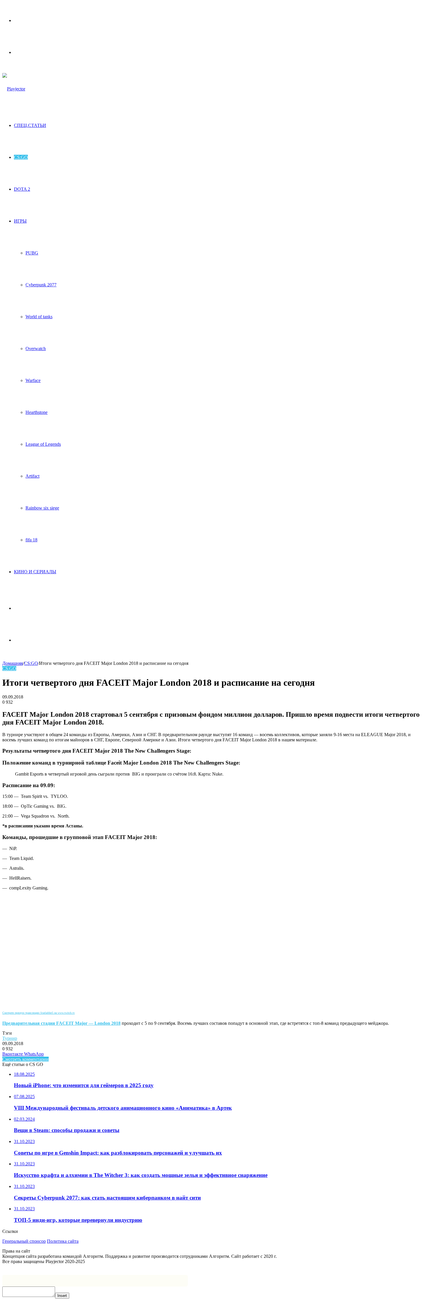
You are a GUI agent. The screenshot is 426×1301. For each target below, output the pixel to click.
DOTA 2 (22, 189)
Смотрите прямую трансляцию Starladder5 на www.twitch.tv (38, 1012)
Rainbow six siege (42, 507)
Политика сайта (63, 1241)
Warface (33, 380)
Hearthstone (37, 412)
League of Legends (43, 444)
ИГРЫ (20, 221)
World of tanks (39, 316)
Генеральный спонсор (24, 1241)
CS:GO (21, 157)
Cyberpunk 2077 (41, 284)
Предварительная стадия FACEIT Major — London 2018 (61, 1023)
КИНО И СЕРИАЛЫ (35, 571)
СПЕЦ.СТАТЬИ (30, 125)
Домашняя (12, 663)
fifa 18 (31, 539)
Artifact (32, 476)
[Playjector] (13, 88)
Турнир (9, 1038)
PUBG (32, 252)
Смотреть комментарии (25, 1059)
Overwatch (36, 348)
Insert (62, 1295)
